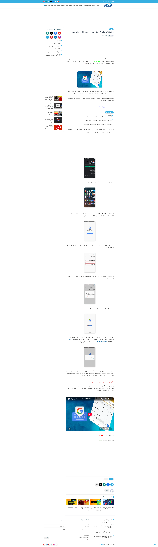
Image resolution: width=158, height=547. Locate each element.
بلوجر (52, 5)
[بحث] (44, 5)
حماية (58, 5)
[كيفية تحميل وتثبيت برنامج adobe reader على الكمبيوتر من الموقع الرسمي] (58, 98)
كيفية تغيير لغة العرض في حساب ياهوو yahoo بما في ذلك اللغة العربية (102, 537)
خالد (109, 35)
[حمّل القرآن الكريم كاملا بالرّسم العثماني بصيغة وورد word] (58, 105)
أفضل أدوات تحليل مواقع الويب (53, 52)
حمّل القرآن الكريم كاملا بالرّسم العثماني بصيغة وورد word (49, 107)
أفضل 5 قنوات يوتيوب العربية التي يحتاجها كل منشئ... (53, 42)
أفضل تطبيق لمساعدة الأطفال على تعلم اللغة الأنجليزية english (98, 120)
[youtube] (58, 1)
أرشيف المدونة (104, 1)
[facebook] (53, 1)
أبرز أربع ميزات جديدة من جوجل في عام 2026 (108, 508)
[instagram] (44, 1)
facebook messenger (101, 341)
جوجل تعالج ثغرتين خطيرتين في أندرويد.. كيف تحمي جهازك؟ (96, 509)
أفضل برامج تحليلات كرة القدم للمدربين (52, 55)
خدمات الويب (79, 5)
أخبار (55, 5)
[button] (108, 484)
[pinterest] (55, 1)
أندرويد (93, 5)
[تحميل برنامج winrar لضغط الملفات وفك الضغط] (58, 120)
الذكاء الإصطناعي (87, 5)
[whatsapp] (46, 1)
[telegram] (47, 37)
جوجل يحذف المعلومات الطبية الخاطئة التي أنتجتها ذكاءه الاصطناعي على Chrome (103, 532)
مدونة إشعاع (101, 544)
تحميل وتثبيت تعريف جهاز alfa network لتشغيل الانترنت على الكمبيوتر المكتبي (102, 521)
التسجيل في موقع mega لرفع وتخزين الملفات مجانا (49, 128)
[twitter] (51, 1)
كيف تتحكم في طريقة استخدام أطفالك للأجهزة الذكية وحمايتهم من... (97, 116)
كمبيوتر (97, 5)
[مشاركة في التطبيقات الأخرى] (96, 484)
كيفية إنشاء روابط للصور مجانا (49, 113)
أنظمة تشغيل (72, 5)
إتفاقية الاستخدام (111, 1)
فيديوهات (47, 5)
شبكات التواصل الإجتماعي (84, 537)
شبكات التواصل (64, 5)
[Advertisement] (79, 17)
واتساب (70, 339)
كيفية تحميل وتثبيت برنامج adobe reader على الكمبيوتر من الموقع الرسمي (49, 99)
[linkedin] (48, 1)
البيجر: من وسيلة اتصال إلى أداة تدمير (71, 508)
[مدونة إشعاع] (108, 5)
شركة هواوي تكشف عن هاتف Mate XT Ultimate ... (84, 509)
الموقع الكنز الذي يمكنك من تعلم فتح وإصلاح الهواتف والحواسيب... (98, 124)
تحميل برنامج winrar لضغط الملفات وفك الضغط (48, 121)
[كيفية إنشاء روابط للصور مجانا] (58, 113)
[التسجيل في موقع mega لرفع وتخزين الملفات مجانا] (58, 127)
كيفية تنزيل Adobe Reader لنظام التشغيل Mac (53, 47)
